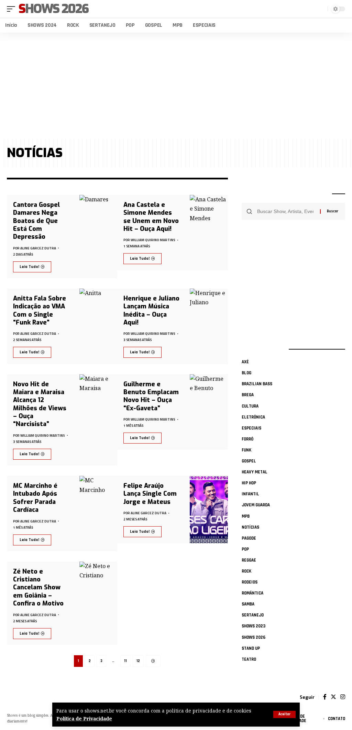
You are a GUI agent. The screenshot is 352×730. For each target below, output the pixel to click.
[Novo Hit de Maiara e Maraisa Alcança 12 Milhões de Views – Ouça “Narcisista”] (98, 420)
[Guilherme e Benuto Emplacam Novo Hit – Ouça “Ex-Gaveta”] (209, 412)
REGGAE (249, 560)
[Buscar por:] (286, 211)
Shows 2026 (53, 9)
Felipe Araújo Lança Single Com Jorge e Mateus (150, 494)
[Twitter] (333, 697)
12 (138, 661)
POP (245, 549)
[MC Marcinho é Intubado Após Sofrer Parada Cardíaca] (98, 513)
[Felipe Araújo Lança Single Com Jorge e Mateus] (209, 509)
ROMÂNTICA (252, 593)
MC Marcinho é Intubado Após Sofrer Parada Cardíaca (35, 498)
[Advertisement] (176, 86)
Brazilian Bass (257, 384)
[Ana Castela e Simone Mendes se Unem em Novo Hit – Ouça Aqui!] (209, 232)
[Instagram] (342, 697)
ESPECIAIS (251, 428)
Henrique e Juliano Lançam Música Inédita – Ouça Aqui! (151, 310)
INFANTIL (250, 494)
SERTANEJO (253, 615)
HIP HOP (249, 483)
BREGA (248, 395)
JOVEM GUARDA (256, 505)
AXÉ (245, 362)
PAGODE (249, 538)
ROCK (246, 571)
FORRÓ (247, 439)
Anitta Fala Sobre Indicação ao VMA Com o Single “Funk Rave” (39, 310)
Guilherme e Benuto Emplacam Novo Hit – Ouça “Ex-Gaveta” (151, 396)
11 (125, 661)
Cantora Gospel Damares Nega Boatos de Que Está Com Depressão (36, 221)
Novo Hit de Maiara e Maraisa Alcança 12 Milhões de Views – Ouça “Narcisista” (39, 404)
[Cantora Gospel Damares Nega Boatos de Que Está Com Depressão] (98, 236)
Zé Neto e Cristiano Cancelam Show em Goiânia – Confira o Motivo (38, 587)
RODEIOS (249, 582)
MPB (246, 516)
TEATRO (249, 659)
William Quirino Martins (153, 240)
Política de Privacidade (84, 718)
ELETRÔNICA (253, 417)
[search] (321, 9)
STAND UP (251, 648)
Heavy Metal (254, 472)
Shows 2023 (253, 626)
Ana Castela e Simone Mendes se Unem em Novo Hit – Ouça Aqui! (151, 217)
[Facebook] (325, 697)
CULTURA (250, 406)
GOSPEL (249, 461)
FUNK (246, 450)
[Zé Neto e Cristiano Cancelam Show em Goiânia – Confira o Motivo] (98, 603)
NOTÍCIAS (250, 527)
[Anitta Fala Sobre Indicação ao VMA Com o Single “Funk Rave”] (98, 326)
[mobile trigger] (13, 9)
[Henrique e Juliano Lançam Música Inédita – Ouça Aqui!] (209, 326)
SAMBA (248, 604)
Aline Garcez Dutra (38, 248)
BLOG (246, 373)
